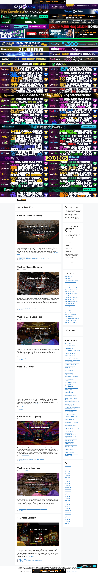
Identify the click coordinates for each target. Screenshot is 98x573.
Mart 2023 (67, 519)
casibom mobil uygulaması (70, 408)
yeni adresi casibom (69, 455)
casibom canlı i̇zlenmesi (31, 509)
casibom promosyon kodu (69, 419)
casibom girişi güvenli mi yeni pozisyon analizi (71, 388)
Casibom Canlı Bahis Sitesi (70, 369)
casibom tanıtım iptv (73, 425)
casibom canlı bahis (22, 407)
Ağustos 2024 (68, 487)
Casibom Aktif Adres (69, 310)
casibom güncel (68, 389)
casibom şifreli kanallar (76, 443)
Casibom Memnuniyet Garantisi (72, 318)
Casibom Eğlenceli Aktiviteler (71, 280)
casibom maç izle (22, 560)
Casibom (67, 295)
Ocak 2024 (67, 500)
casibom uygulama (76, 431)
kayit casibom (68, 454)
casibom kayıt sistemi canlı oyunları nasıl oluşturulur (72, 401)
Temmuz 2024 (68, 489)
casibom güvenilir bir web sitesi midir (70, 395)
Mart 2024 (67, 496)
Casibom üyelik (69, 443)
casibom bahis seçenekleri (24, 358)
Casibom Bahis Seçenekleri (29, 317)
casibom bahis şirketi (75, 358)
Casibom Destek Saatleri (70, 303)
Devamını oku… (43, 304)
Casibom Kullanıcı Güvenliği (71, 289)
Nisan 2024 (67, 494)
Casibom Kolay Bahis (69, 312)
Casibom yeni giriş (69, 440)
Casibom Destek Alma (70, 285)
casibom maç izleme (69, 405)
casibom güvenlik (30, 407)
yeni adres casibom (38, 560)
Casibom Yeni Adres (70, 436)
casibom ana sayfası (77, 350)
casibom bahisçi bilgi (68, 358)
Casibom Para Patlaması (70, 299)
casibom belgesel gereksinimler (69, 361)
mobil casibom (75, 454)
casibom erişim (75, 376)
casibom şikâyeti (74, 445)
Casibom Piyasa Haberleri (71, 308)
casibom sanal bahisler (41, 459)
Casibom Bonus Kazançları (71, 293)
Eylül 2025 (67, 469)
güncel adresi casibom (69, 450)
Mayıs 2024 (67, 493)
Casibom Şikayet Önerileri (71, 287)
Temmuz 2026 (68, 466)
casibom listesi (67, 404)
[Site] (24, 69)
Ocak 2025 (67, 477)
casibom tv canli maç (75, 428)
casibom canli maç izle (70, 366)
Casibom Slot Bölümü (70, 284)
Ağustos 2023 (68, 510)
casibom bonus (68, 363)
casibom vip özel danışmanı (41, 509)
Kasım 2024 (67, 481)
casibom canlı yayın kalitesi (69, 373)
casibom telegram (69, 426)
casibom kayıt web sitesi (23, 308)
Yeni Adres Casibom (26, 518)
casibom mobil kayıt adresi (76, 407)
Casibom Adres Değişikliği (29, 416)
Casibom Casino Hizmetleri (71, 322)
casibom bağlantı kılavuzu (68, 360)
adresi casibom (68, 343)
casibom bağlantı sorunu (76, 360)
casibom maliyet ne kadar (33, 308)
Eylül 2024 (67, 485)
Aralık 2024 (67, 479)
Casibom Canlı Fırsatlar (70, 291)
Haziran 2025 (68, 471)
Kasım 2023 (67, 504)
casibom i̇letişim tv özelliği (30, 258)
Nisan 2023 (67, 517)
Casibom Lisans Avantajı (70, 320)
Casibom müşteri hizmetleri (71, 410)
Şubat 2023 (67, 521)
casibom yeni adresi (69, 437)
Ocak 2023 (67, 523)
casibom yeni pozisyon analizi (69, 442)
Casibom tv (68, 428)
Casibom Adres (69, 348)
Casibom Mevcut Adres (70, 282)
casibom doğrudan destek (68, 376)
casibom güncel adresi (69, 392)
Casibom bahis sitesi (33, 358)
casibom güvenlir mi (32, 459)
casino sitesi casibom (69, 446)
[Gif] (49, 95)
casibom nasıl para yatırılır (69, 411)
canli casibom (69, 347)
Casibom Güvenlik (25, 367)
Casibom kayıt (69, 399)
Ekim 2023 (67, 506)
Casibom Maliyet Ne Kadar (29, 267)
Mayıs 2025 (67, 473)
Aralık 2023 (67, 502)
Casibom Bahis (70, 354)
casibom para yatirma (70, 414)
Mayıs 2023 (67, 516)
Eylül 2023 (67, 508)
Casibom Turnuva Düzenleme (71, 301)
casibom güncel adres (70, 391)
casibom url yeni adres (30, 560)
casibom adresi (21, 258)
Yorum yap (21, 259)
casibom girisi (68, 380)
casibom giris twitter (70, 382)
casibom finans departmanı (69, 377)
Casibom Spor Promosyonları (71, 297)
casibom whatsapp (69, 434)
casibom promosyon (43, 308)
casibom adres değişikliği (23, 459)
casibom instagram (69, 398)
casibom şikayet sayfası (68, 445)
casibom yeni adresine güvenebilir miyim (71, 439)
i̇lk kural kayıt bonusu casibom (69, 452)
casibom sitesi (75, 422)
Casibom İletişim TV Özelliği (30, 215)
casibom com (77, 374)
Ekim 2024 (67, 483)
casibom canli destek (70, 364)
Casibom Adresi (68, 276)
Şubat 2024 (67, 498)
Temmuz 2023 (68, 512)
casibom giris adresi (69, 379)
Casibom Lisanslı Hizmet (70, 314)
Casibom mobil (68, 407)
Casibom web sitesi (68, 433)
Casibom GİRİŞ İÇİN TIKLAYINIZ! (49, 40)
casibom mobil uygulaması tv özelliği (42, 258)
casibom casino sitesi (69, 374)
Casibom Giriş (68, 278)
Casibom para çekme (71, 416)
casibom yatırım (76, 434)
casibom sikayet (37, 407)
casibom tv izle (68, 430)
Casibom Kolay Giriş (69, 316)
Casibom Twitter (69, 431)
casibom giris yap (69, 384)
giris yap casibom (69, 449)
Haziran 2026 (68, 468)
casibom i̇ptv (75, 398)
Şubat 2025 (67, 475)
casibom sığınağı (67, 425)
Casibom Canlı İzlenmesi (28, 468)
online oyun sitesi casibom (43, 358)
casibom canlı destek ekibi (69, 370)
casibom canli (76, 363)
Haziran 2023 (68, 514)
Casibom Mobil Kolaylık (70, 305)
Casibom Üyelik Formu (70, 307)
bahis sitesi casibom (22, 509)
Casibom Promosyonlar (23, 257)
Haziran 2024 (68, 491)
